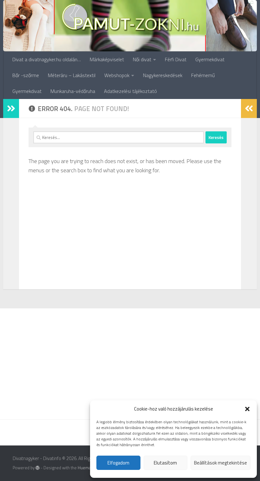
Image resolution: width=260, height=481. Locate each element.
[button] (247, 409)
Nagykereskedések (162, 75)
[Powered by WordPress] (38, 468)
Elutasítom (165, 462)
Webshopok (116, 75)
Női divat (142, 59)
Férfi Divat (175, 59)
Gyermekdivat (209, 59)
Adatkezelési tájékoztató (130, 91)
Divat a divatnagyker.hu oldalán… (46, 59)
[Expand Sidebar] (11, 108)
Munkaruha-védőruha (72, 91)
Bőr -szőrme (25, 75)
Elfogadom (118, 462)
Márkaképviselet (107, 59)
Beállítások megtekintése (220, 462)
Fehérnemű (203, 75)
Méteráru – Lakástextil (71, 75)
